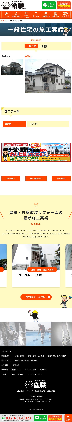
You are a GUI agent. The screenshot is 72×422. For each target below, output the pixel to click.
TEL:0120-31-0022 (36, 396)
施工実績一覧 (13, 20)
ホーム (4, 20)
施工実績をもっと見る (35, 297)
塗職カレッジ (16, 369)
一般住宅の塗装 (18, 356)
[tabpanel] (36, 265)
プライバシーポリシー (36, 374)
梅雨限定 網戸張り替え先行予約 (26, 360)
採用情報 (43, 369)
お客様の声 (16, 365)
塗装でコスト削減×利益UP (58, 356)
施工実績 (4, 365)
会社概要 (4, 369)
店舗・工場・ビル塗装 (36, 356)
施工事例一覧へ (36, 178)
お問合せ (4, 374)
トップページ (6, 351)
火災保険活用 (6, 360)
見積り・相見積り (18, 374)
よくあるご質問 (30, 369)
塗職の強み (5, 356)
